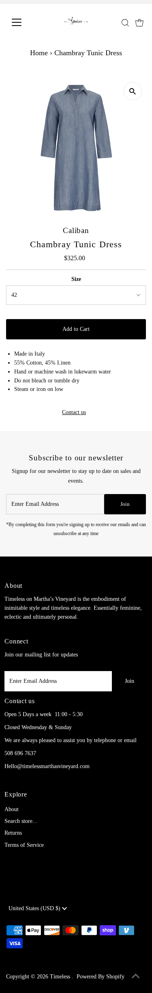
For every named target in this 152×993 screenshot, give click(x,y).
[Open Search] (125, 23)
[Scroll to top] (136, 977)
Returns (13, 833)
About (11, 809)
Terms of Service (24, 845)
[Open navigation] (22, 22)
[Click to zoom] (133, 91)
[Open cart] (139, 22)
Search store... (20, 821)
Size (76, 279)
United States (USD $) (35, 908)
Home (39, 53)
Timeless (61, 977)
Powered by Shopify (100, 977)
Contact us (74, 412)
